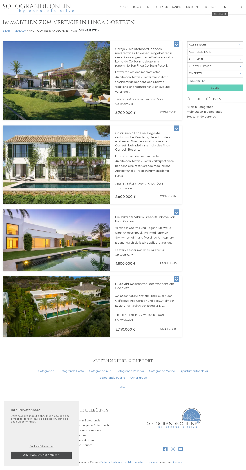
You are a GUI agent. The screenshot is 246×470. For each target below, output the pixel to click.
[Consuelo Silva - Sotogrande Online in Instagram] (173, 449)
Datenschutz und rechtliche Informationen (128, 462)
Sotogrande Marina (162, 371)
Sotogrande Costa (72, 371)
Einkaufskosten (84, 440)
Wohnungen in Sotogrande (204, 111)
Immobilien (141, 7)
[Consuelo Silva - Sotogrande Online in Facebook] (165, 449)
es (233, 7)
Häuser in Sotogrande (201, 116)
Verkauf (20, 30)
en (224, 7)
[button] (7, 80)
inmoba (178, 462)
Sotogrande (46, 371)
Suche (215, 87)
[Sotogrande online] (39, 7)
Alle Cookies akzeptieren (41, 455)
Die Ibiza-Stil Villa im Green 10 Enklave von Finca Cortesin (145, 219)
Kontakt (211, 7)
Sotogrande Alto (100, 371)
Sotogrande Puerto (112, 377)
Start (124, 7)
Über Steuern (83, 445)
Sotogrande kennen (87, 430)
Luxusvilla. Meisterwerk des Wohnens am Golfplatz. (144, 286)
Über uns (192, 7)
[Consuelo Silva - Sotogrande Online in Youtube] (180, 449)
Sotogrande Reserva (130, 371)
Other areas (138, 377)
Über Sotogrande (168, 7)
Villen (123, 387)
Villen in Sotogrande (200, 107)
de (241, 7)
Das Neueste (88, 30)
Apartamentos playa (194, 371)
